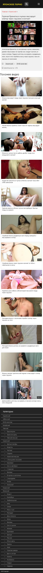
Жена (8, 519)
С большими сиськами (14, 460)
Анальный (10, 485)
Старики (9, 453)
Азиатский (9, 64)
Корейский (6, 416)
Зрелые (9, 535)
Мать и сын (10, 510)
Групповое (10, 532)
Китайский (6, 425)
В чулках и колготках (14, 475)
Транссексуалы (12, 435)
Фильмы (9, 472)
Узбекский (6, 419)
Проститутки (11, 431)
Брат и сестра (11, 553)
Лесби (9, 482)
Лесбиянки (10, 560)
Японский (6, 491)
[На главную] (12, 4)
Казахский (6, 488)
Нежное (9, 528)
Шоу (8, 503)
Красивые (10, 463)
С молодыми (11, 478)
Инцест (9, 494)
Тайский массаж (12, 438)
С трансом (10, 469)
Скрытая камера (12, 550)
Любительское (12, 500)
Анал (8, 547)
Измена (9, 557)
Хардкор (9, 566)
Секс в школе (11, 525)
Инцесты (10, 447)
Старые (9, 563)
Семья (9, 507)
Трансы (9, 544)
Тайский (5, 428)
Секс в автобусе (12, 466)
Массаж (9, 538)
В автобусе (10, 497)
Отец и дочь (11, 541)
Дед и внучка (11, 516)
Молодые (10, 513)
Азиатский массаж (13, 457)
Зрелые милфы (12, 444)
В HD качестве (22, 64)
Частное (9, 450)
